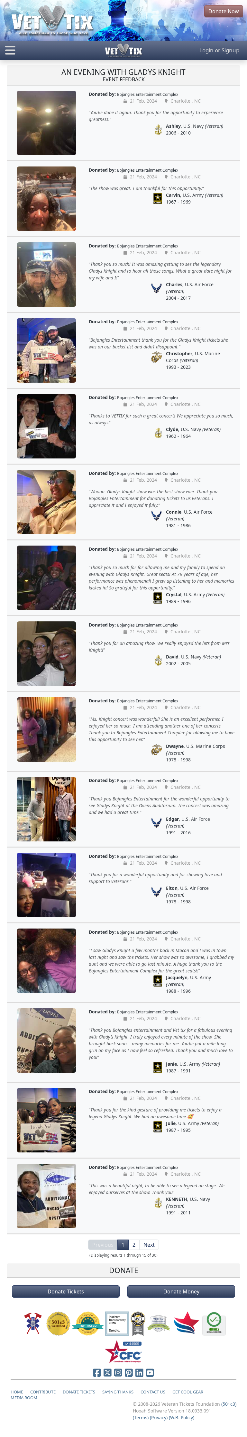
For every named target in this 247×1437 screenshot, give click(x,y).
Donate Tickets (66, 1291)
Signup (230, 50)
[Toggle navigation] (41, 50)
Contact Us (153, 1392)
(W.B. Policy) (181, 1417)
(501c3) (228, 1404)
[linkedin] (139, 1372)
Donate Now (223, 11)
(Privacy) (159, 1417)
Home (17, 1392)
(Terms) (141, 1417)
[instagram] (118, 1372)
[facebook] (97, 1372)
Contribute (43, 1392)
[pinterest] (129, 1372)
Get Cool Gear (187, 1392)
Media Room (24, 1398)
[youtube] (150, 1372)
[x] (108, 1372)
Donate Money (181, 1291)
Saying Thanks (117, 1392)
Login (206, 50)
